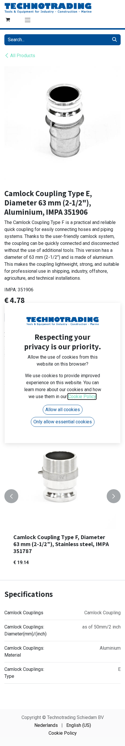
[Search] (114, 39)
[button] (11, 496)
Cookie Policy (63, 733)
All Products (22, 55)
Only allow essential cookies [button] (62, 422)
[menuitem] (46, 725)
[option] (62, 496)
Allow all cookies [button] (62, 409)
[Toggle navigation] (27, 20)
